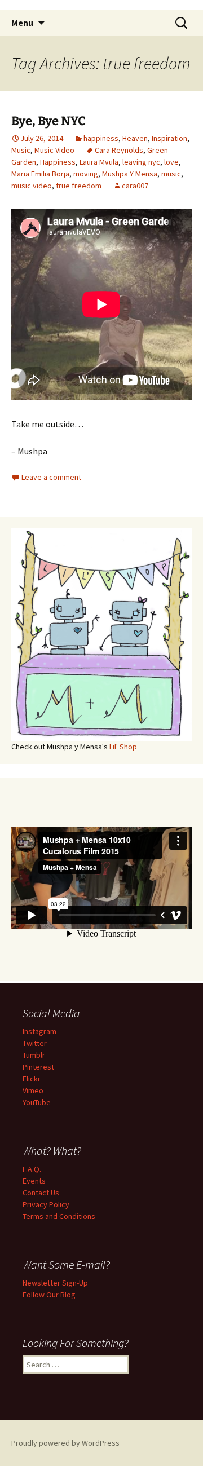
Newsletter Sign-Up (55, 1283)
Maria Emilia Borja (40, 174)
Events (34, 1181)
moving (85, 174)
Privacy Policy (46, 1204)
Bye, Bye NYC (48, 121)
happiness (100, 138)
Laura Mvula (99, 162)
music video (31, 185)
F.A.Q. (32, 1169)
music (171, 174)
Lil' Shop (123, 746)
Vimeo (33, 1090)
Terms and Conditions (59, 1216)
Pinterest (38, 1067)
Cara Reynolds (119, 150)
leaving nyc (141, 162)
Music (20, 150)
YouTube (37, 1102)
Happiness (58, 162)
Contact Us (41, 1192)
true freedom (79, 185)
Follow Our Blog (49, 1295)
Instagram (39, 1031)
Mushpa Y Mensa (129, 174)
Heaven (135, 138)
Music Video (54, 150)
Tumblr (34, 1055)
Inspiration (169, 138)
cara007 (135, 185)
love (171, 162)
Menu (22, 22)
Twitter (35, 1043)
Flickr (32, 1079)
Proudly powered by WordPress (65, 1443)
